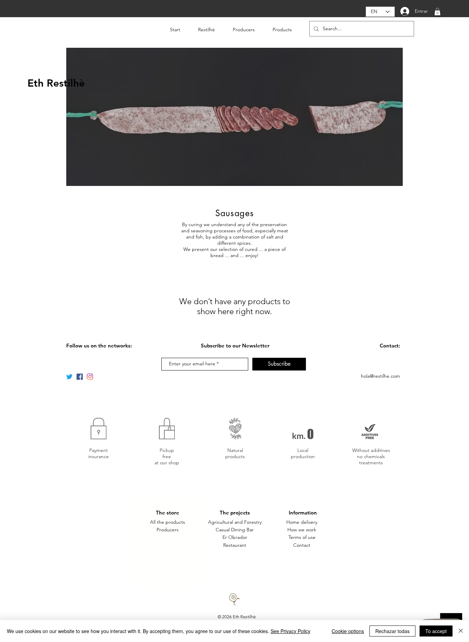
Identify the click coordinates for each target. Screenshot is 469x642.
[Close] (461, 631)
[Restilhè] (69, 377)
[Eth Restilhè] (80, 377)
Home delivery (301, 522)
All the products (167, 522)
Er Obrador (234, 537)
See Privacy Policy (290, 631)
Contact (301, 545)
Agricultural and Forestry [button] (235, 522)
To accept (436, 631)
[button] (437, 11)
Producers (168, 530)
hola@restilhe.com (380, 376)
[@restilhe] (90, 377)
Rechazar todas (392, 631)
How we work (301, 530)
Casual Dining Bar (235, 530)
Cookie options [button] (348, 631)
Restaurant (234, 545)
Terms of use (302, 537)
